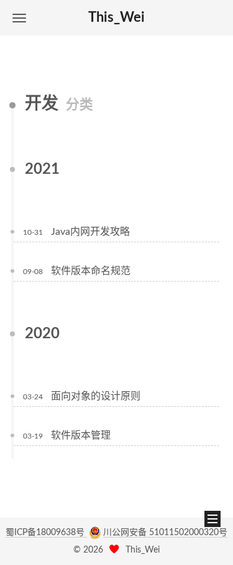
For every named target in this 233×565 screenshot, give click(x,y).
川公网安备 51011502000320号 (165, 532)
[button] (19, 18)
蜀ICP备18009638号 (46, 532)
